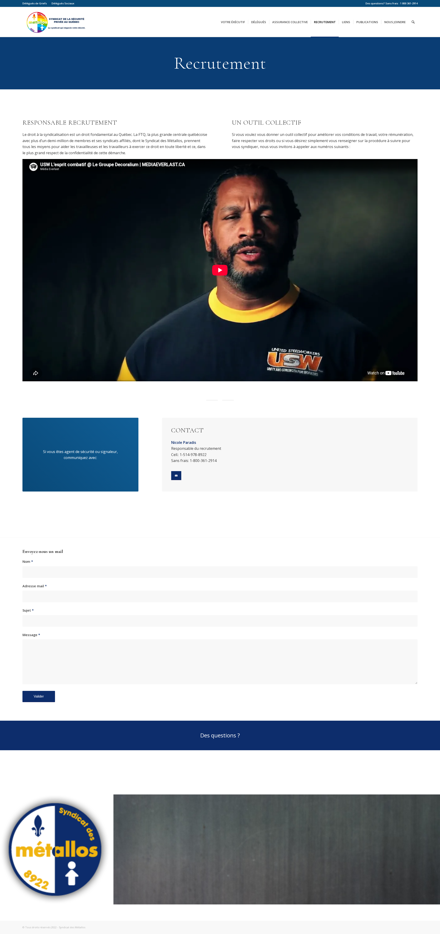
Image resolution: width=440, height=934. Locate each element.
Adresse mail (34, 586)
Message (31, 634)
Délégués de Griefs (34, 3)
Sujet (28, 610)
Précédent (10, 849)
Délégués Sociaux (63, 3)
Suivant (430, 849)
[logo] (105, 899)
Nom (27, 561)
